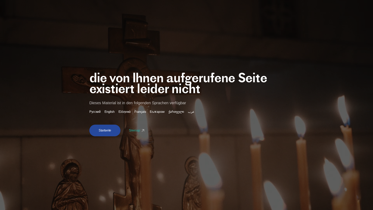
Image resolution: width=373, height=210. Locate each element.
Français (140, 111)
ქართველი (176, 111)
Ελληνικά (125, 111)
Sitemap (135, 130)
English (110, 111)
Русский (95, 111)
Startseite (105, 130)
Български (157, 111)
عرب (191, 111)
